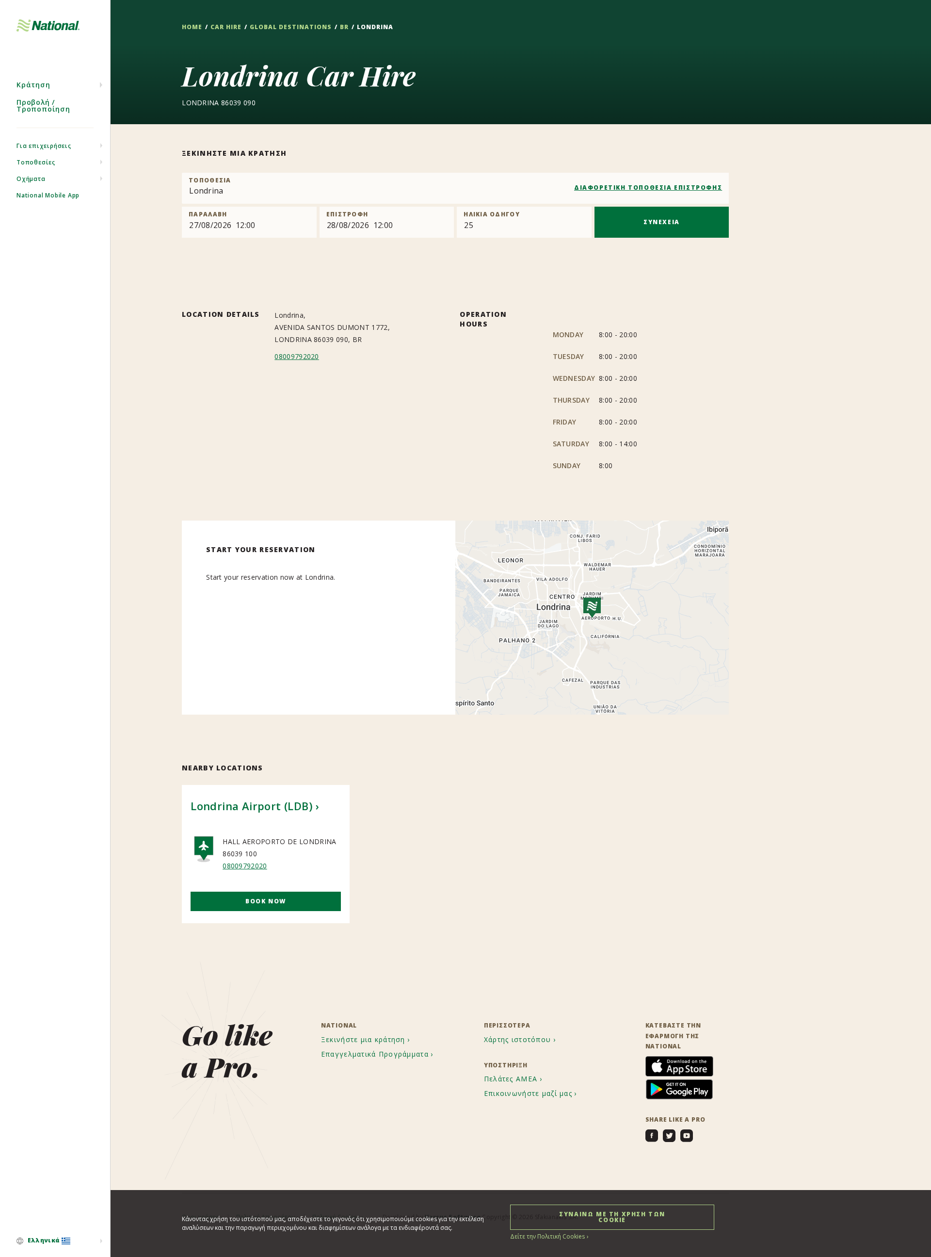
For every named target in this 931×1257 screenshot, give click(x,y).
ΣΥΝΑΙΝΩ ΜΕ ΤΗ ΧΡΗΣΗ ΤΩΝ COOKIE (612, 1217)
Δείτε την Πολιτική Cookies (547, 1236)
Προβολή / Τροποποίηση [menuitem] (43, 106)
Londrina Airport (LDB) (251, 806)
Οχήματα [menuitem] (31, 179)
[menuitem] (55, 1241)
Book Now (265, 901)
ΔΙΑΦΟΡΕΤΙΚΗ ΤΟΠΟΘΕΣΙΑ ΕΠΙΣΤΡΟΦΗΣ (648, 187)
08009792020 (296, 356)
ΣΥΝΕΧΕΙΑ (661, 222)
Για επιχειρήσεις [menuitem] (43, 146)
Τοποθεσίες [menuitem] (35, 162)
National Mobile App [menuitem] (48, 195)
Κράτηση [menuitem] (33, 84)
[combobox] (455, 188)
